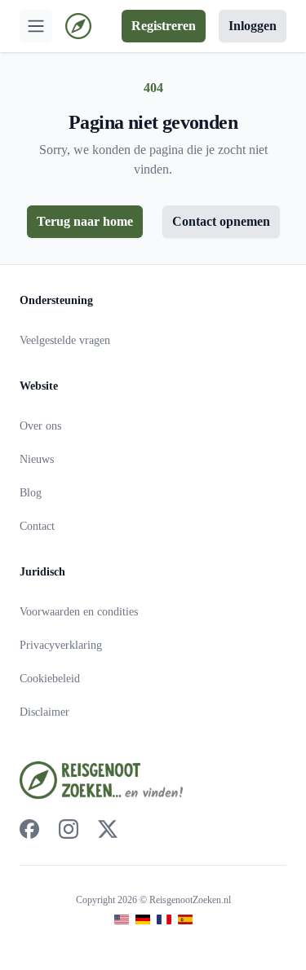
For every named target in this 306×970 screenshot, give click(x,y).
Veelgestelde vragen (65, 340)
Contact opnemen (221, 221)
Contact (37, 526)
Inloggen (252, 26)
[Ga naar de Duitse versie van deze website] (142, 920)
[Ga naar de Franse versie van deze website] (164, 920)
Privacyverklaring (61, 645)
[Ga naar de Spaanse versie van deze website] (185, 920)
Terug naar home (85, 221)
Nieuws (37, 459)
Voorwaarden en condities (79, 612)
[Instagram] (68, 829)
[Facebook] (29, 829)
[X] (108, 829)
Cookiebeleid (50, 678)
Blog (31, 493)
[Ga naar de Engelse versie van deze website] (121, 920)
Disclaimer (44, 712)
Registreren (163, 26)
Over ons (40, 426)
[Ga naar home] (78, 26)
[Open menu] (36, 26)
